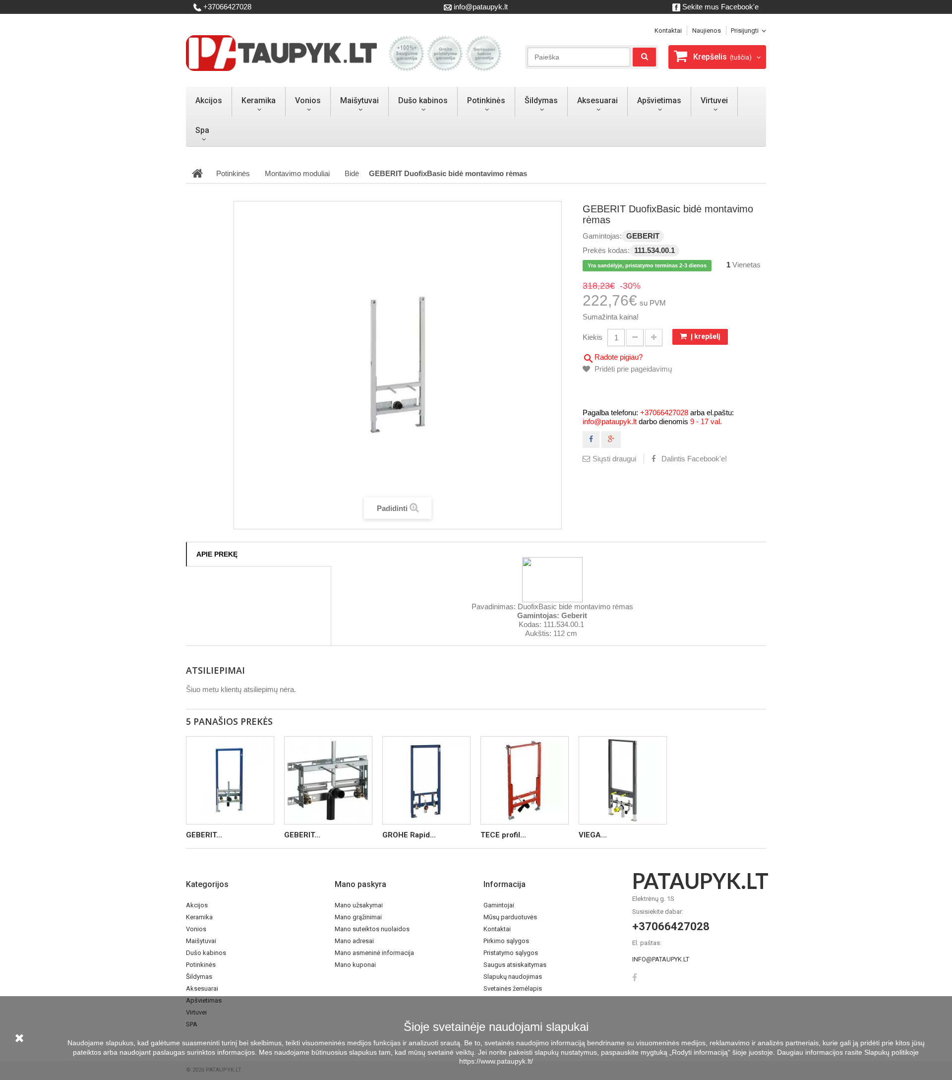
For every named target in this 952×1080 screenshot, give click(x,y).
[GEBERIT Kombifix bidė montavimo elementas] (328, 780)
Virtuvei (714, 100)
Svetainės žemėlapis (512, 988)
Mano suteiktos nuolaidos (372, 929)
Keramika (258, 100)
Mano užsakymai (359, 905)
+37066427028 (226, 6)
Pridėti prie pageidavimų (632, 369)
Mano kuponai (355, 964)
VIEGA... (593, 834)
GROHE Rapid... (409, 834)
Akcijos (208, 100)
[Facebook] (634, 976)
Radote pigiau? (613, 359)
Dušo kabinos (423, 100)
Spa (202, 130)
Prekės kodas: (606, 250)
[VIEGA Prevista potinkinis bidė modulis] (623, 780)
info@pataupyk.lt (480, 6)
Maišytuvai (359, 100)
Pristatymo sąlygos (510, 952)
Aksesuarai (597, 100)
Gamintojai (498, 905)
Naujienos (706, 30)
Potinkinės (486, 100)
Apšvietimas (659, 100)
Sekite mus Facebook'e (719, 6)
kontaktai (668, 30)
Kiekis (592, 337)
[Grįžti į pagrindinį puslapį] (197, 173)
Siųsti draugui (614, 458)
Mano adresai (354, 941)
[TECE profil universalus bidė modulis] (524, 780)
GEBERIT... (204, 834)
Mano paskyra (360, 884)
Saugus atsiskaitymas (514, 964)
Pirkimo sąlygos (506, 941)
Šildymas (541, 100)
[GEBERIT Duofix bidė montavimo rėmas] (230, 780)
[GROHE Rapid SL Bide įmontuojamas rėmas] (426, 780)
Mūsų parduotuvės (510, 917)
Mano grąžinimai (358, 917)
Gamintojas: (602, 236)
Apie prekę (217, 554)
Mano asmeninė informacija (374, 952)
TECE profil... (503, 834)
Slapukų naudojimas (512, 976)
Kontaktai (497, 929)
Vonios (308, 100)
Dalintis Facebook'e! (694, 458)
